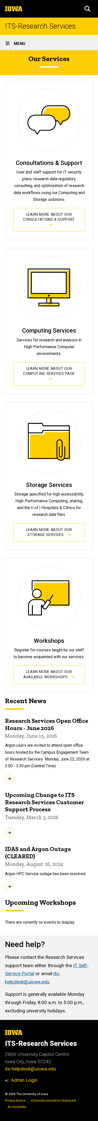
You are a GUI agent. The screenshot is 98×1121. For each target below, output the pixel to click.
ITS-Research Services (40, 26)
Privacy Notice (15, 1100)
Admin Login (24, 1080)
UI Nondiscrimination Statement (53, 1100)
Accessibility (17, 1107)
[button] (87, 9)
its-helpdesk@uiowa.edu (30, 1069)
